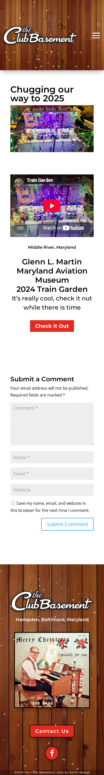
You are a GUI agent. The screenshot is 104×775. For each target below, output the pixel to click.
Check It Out (52, 326)
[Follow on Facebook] (52, 753)
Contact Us (52, 731)
